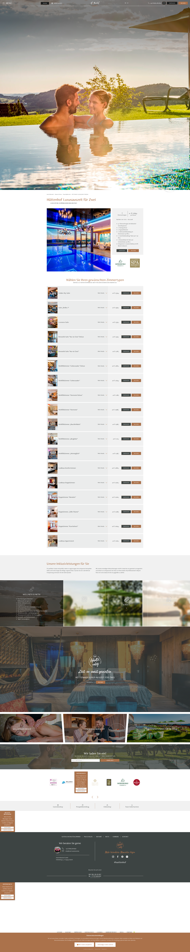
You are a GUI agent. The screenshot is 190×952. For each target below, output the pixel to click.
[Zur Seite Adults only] (170, 183)
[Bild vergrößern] (54, 849)
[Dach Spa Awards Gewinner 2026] (95, 782)
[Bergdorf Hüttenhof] (95, 876)
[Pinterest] (122, 857)
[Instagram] (113, 857)
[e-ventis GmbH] (134, 932)
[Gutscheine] (164, 3)
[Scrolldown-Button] (95, 186)
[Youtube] (127, 857)
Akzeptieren (81, 788)
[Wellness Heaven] (67, 782)
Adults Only (125, 570)
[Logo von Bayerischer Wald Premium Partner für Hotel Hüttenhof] (122, 782)
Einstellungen (81, 791)
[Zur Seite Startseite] (95, 3)
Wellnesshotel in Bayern (134, 570)
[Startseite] (50, 194)
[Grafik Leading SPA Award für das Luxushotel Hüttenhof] (108, 782)
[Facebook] (117, 857)
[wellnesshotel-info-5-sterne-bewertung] (53, 782)
